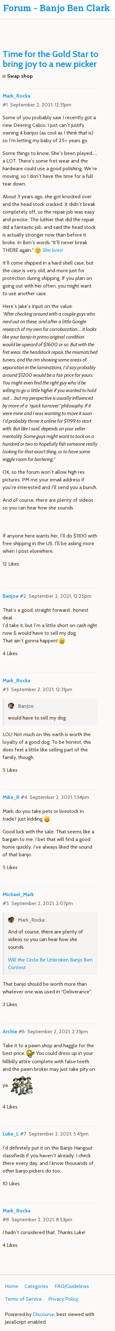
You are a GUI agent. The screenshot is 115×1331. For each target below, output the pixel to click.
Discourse (43, 1314)
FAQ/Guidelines (72, 1286)
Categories (36, 1286)
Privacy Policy (63, 1299)
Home (11, 1286)
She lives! (52, 250)
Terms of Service (23, 1299)
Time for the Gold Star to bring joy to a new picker (50, 58)
